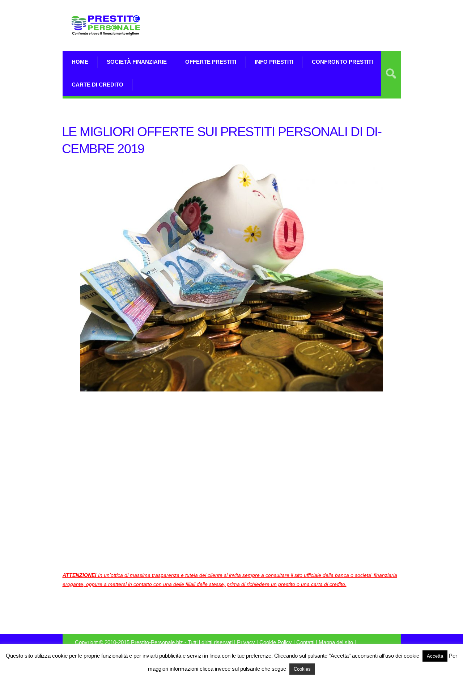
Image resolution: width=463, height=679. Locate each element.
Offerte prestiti (210, 62)
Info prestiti (274, 62)
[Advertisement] (316, 25)
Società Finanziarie (137, 62)
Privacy (246, 642)
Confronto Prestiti (342, 62)
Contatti (305, 642)
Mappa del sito (336, 642)
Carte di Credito (97, 84)
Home (80, 62)
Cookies (302, 669)
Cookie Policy (275, 642)
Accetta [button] (435, 656)
